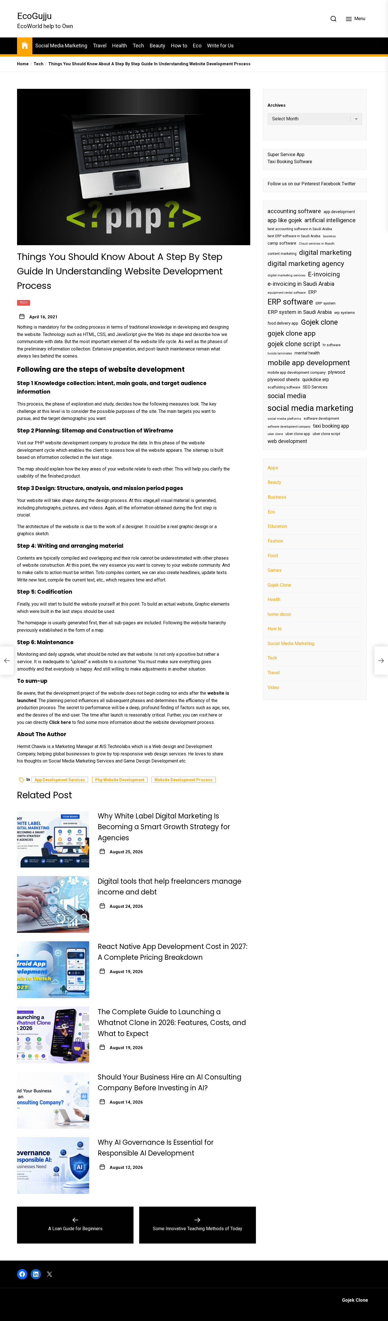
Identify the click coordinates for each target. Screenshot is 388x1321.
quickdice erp (315, 379)
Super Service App (286, 154)
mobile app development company (297, 372)
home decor (279, 614)
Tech (138, 46)
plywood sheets (284, 379)
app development (339, 211)
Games (274, 570)
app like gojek (285, 220)
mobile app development (309, 362)
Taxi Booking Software (290, 161)
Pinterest (310, 183)
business (329, 236)
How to (179, 46)
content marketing (282, 253)
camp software (282, 243)
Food (273, 555)
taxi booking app (331, 426)
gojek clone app (292, 333)
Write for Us (220, 46)
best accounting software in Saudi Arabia (300, 229)
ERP (312, 292)
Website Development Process (183, 780)
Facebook (331, 183)
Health (119, 46)
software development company (289, 427)
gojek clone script (294, 344)
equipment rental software (287, 292)
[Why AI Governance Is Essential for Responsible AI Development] (53, 1165)
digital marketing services (286, 275)
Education (277, 526)
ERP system (325, 303)
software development (321, 419)
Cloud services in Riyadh (317, 243)
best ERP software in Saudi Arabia (294, 236)
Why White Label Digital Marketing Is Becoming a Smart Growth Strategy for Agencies (164, 827)
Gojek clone (319, 322)
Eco (197, 46)
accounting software (294, 210)
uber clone (275, 434)
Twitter (349, 183)
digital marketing (325, 252)
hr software (332, 345)
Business (277, 497)
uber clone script (326, 434)
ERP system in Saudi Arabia (300, 312)
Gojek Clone (279, 584)
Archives (276, 105)
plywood (336, 372)
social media (287, 396)
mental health (307, 353)
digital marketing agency (306, 263)
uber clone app (297, 434)
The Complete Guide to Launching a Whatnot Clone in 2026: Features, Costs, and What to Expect (172, 1022)
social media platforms (284, 419)
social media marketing (310, 408)
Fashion (275, 540)
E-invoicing (324, 274)
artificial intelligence (330, 220)
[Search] (333, 18)
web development (287, 441)
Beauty (157, 46)
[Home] (24, 44)
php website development (119, 780)
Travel (100, 46)
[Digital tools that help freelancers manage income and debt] (53, 904)
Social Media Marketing (61, 46)
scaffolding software (284, 387)
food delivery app (283, 323)
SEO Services (315, 386)
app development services (60, 780)
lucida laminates (280, 353)
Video (273, 687)
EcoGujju (34, 15)
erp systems (344, 312)
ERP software (290, 301)
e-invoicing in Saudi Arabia (301, 283)
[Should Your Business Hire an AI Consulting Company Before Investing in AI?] (53, 1100)
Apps (273, 467)
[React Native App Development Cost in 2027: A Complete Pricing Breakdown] (53, 969)
